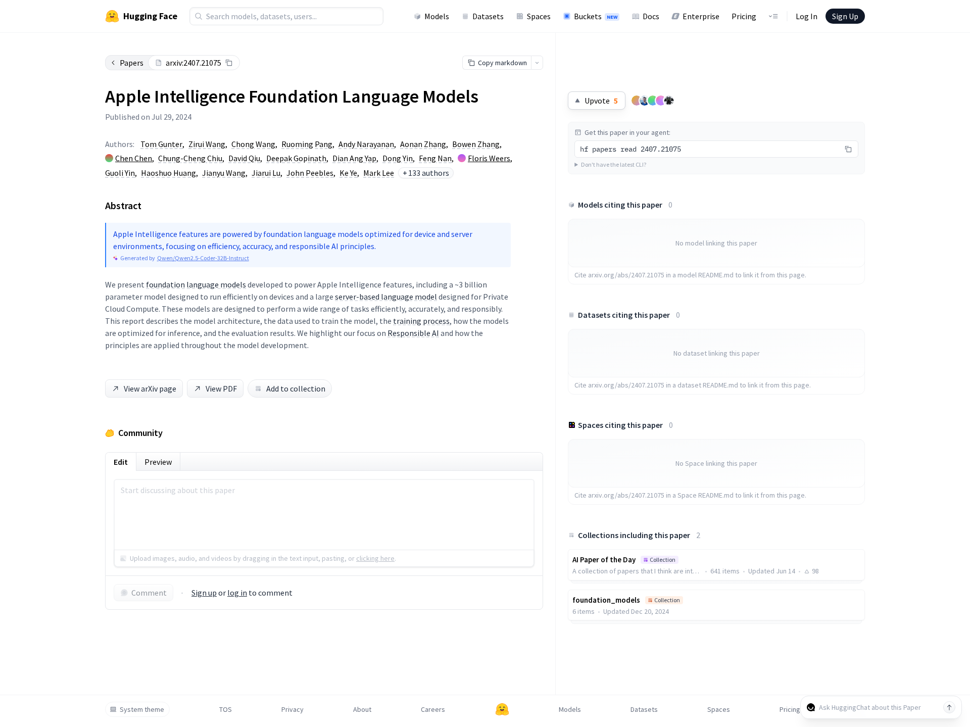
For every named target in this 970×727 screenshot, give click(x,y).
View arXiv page (150, 388)
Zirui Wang (206, 144)
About (362, 709)
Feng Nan (435, 158)
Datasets (488, 16)
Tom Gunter (161, 144)
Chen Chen (133, 158)
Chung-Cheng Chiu (190, 158)
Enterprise (701, 16)
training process (421, 321)
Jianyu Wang (224, 173)
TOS (225, 709)
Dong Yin (397, 158)
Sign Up (845, 16)
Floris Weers (489, 158)
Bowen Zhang (476, 144)
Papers (131, 63)
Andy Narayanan (366, 144)
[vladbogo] (645, 100)
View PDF (221, 388)
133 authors (426, 173)
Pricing (744, 16)
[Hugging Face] (502, 709)
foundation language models (196, 284)
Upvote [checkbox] (601, 100)
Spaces (539, 16)
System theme (142, 709)
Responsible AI (413, 333)
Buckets (595, 16)
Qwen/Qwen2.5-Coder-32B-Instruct (203, 258)
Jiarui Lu (266, 173)
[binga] (669, 100)
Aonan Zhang (423, 144)
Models (436, 16)
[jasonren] (653, 100)
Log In (806, 16)
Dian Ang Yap (354, 158)
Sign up (204, 593)
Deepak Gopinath (296, 158)
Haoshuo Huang (168, 173)
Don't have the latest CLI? (613, 164)
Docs (651, 16)
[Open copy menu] (537, 63)
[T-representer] (661, 100)
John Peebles (309, 173)
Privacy (292, 709)
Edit (121, 462)
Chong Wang (253, 144)
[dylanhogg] (637, 100)
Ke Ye (348, 173)
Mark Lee (378, 173)
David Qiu (244, 158)
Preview (158, 462)
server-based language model (386, 297)
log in (237, 593)
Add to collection (295, 388)
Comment (149, 593)
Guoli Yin (120, 173)
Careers (433, 709)
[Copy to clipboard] (228, 62)
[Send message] (949, 707)
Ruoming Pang (306, 144)
